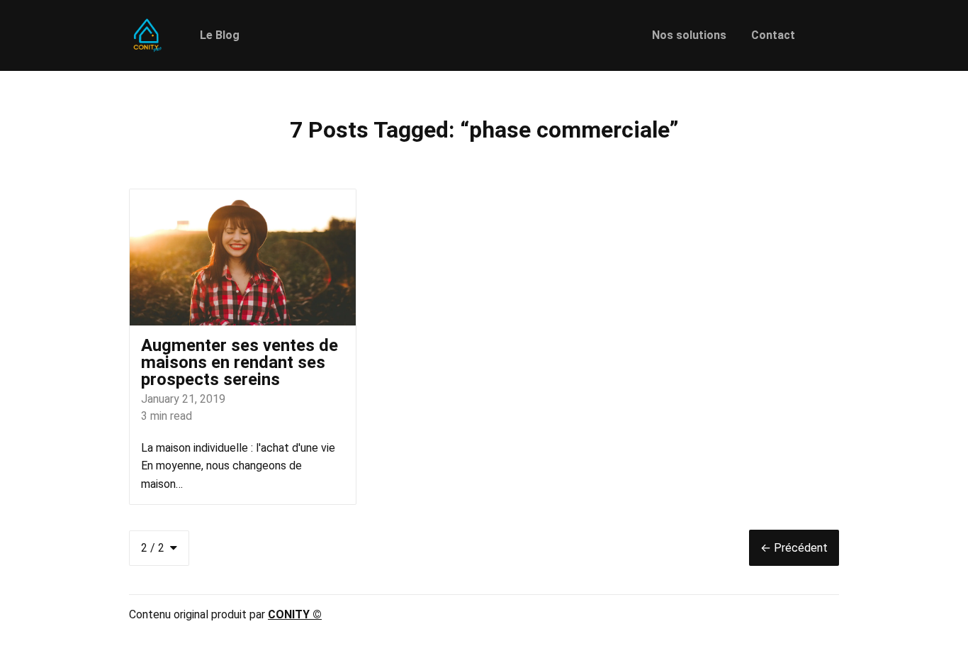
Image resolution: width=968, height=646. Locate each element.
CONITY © (295, 614)
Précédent (794, 548)
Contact (773, 35)
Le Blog (220, 35)
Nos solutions (689, 35)
